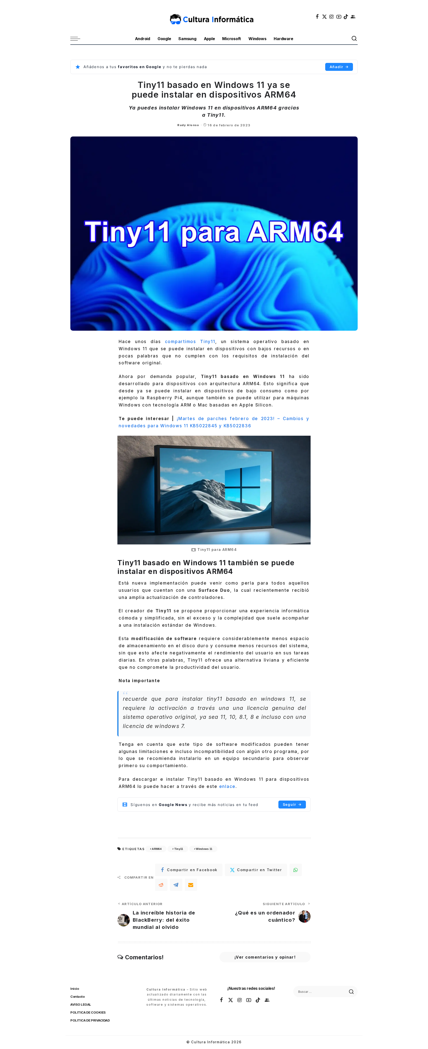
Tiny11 (178, 848)
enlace (227, 786)
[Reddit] (161, 885)
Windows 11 (204, 848)
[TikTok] (346, 16)
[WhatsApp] (296, 870)
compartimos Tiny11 (190, 341)
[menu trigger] (77, 38)
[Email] (191, 885)
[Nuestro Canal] (353, 16)
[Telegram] (176, 885)
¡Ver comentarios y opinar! (265, 957)
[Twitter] (324, 16)
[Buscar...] (354, 38)
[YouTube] (339, 16)
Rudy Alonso (188, 125)
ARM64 (156, 848)
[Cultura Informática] (214, 16)
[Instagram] (332, 16)
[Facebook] (317, 16)
